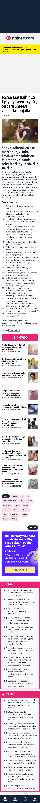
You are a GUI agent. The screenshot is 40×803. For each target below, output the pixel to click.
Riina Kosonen (7, 351)
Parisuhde (6, 510)
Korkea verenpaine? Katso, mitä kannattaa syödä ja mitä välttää (22, 762)
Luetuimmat (10, 694)
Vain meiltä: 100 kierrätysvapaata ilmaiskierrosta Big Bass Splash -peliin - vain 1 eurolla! (19, 49)
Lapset (17, 505)
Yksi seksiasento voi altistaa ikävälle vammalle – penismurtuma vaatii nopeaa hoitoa (12, 468)
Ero (28, 496)
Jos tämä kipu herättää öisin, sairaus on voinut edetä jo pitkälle (14, 406)
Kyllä (21, 501)
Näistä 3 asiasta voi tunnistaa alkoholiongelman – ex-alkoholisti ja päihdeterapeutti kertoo (21, 778)
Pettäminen (25, 510)
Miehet (25, 505)
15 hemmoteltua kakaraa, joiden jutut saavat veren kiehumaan (14, 374)
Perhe (16, 510)
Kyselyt (29, 501)
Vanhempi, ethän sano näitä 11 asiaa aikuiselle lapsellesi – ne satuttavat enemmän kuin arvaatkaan (21, 704)
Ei (22, 496)
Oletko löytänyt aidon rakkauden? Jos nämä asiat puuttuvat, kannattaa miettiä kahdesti (20, 716)
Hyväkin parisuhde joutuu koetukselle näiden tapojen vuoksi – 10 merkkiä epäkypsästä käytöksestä (14, 454)
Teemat (5, 519)
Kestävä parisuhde (9, 501)
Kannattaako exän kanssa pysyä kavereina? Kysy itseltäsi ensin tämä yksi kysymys (13, 439)
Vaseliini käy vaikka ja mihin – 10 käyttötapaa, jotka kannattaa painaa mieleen (13, 347)
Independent (14, 330)
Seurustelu (14, 514)
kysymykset (7, 505)
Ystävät (14, 519)
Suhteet (25, 514)
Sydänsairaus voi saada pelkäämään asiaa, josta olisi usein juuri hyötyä (12, 482)
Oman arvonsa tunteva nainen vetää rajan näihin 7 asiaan (21, 768)
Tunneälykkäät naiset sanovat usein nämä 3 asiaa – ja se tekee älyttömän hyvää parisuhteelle (22, 726)
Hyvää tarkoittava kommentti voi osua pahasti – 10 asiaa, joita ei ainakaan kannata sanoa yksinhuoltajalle (14, 422)
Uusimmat (9, 584)
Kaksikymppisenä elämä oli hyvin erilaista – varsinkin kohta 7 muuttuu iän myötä (14, 361)
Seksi (5, 514)
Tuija (3, 116)
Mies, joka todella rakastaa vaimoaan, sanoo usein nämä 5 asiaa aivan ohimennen (21, 745)
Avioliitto (15, 496)
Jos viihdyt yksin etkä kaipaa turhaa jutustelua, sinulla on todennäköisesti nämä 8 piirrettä (22, 754)
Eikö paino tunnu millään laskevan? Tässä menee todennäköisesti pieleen (11, 393)
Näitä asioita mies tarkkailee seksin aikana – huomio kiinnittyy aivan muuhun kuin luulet (22, 735)
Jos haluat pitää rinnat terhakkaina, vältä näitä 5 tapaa (21, 787)
